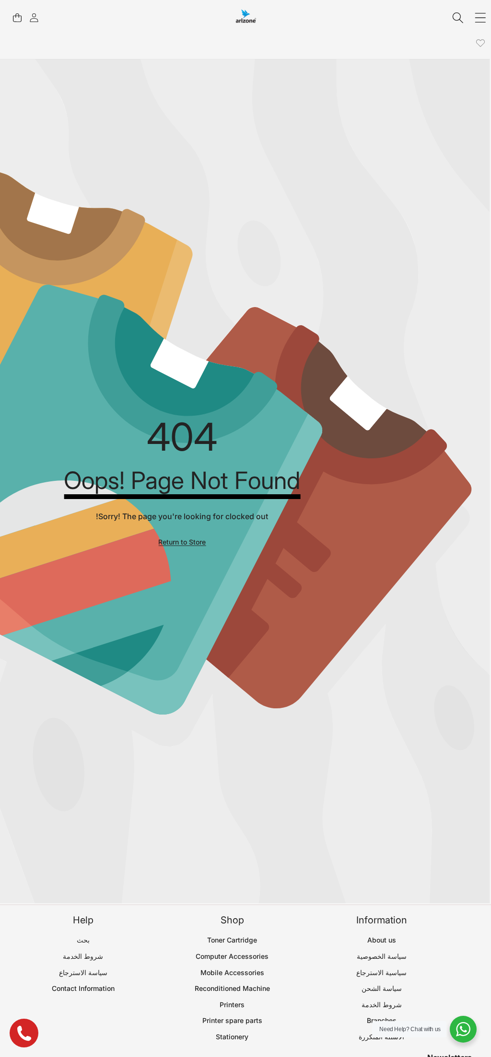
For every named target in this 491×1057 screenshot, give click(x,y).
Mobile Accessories (232, 972)
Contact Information (83, 988)
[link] (480, 43)
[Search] (458, 18)
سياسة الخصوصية (382, 956)
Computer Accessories (232, 956)
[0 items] (17, 18)
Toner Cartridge (232, 940)
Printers (232, 1004)
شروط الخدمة (382, 1004)
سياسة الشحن (382, 988)
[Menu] (480, 18)
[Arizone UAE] (246, 18)
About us (381, 940)
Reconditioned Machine (232, 988)
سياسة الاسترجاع (83, 972)
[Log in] (34, 18)
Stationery (232, 1037)
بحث (83, 940)
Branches (382, 1020)
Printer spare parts (232, 1020)
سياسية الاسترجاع (381, 972)
